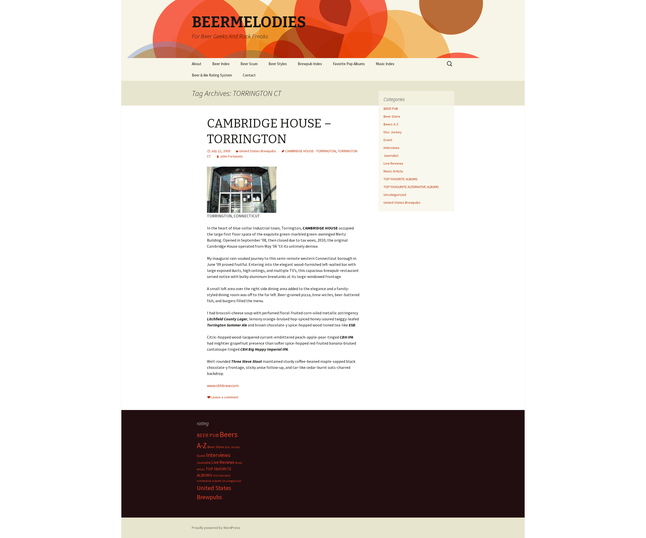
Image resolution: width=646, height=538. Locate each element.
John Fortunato (231, 156)
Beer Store (392, 116)
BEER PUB (391, 108)
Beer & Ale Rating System (212, 75)
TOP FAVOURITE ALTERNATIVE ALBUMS (411, 187)
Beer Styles (277, 63)
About (196, 63)
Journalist (391, 155)
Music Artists (393, 171)
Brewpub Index (310, 63)
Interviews (391, 147)
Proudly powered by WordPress (216, 527)
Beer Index (221, 63)
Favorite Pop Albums (349, 63)
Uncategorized (395, 194)
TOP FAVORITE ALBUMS (401, 179)
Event (388, 140)
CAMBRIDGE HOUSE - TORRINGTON (310, 151)
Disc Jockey (393, 132)
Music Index (385, 63)
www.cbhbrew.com (223, 385)
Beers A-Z (391, 124)
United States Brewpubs (257, 151)
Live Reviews (393, 163)
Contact (249, 75)
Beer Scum (249, 63)
